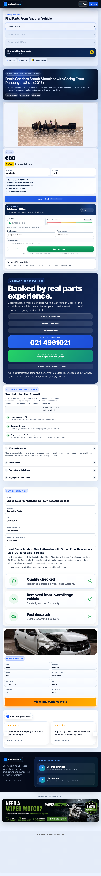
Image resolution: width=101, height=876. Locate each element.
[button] (50, 52)
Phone (62, 231)
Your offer (10, 218)
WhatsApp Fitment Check (50, 357)
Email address (12, 231)
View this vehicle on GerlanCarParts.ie (50, 366)
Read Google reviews (19, 716)
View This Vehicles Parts (50, 701)
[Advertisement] (50, 853)
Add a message (49, 240)
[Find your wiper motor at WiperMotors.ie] (50, 810)
